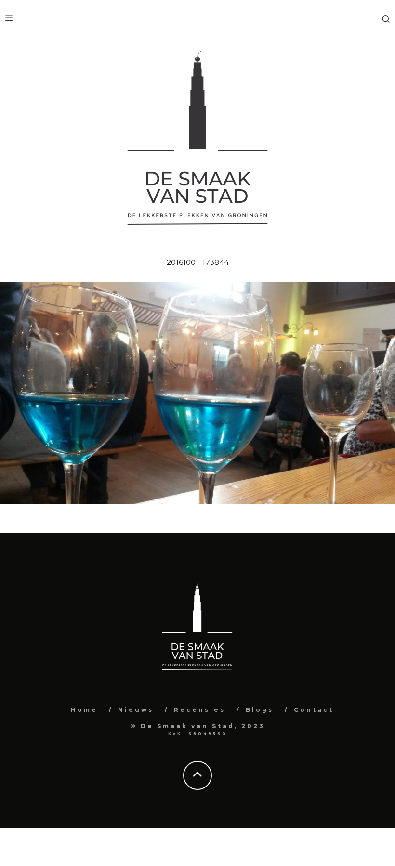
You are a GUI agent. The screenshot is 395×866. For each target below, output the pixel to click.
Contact (314, 709)
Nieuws (136, 709)
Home (84, 709)
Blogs (260, 709)
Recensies (199, 709)
